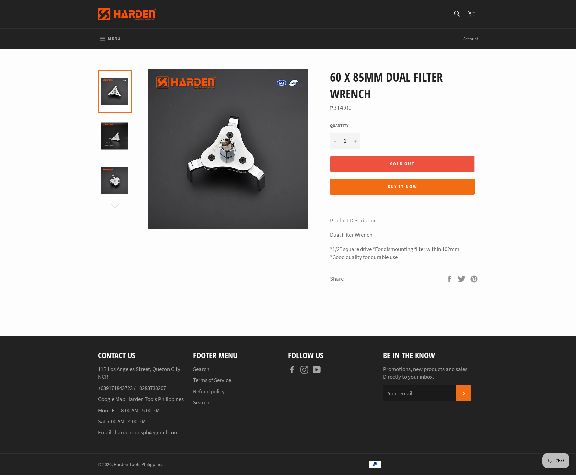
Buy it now (402, 186)
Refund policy (209, 391)
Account (470, 39)
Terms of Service (212, 380)
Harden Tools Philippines (138, 464)
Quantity (339, 125)
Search (201, 369)
